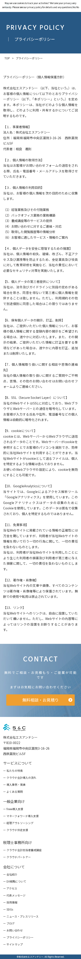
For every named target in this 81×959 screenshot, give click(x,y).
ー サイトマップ (13, 944)
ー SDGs (8, 909)
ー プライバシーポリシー (18, 937)
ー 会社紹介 (10, 874)
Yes (74, 7)
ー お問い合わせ (13, 930)
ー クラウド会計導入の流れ (19, 777)
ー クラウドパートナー (17, 857)
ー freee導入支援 (13, 809)
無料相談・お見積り (40, 700)
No (77, 7)
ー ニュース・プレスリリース (20, 916)
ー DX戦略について (14, 881)
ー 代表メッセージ (14, 895)
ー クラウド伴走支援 (15, 830)
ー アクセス (10, 888)
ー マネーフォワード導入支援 (21, 816)
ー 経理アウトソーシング (18, 823)
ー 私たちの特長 (13, 770)
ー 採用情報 (10, 902)
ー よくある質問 (13, 791)
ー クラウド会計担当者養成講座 (22, 850)
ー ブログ (9, 923)
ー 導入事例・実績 (14, 784)
